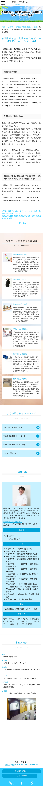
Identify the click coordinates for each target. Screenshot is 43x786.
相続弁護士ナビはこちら (12, 522)
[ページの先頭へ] (39, 776)
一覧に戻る (21, 223)
